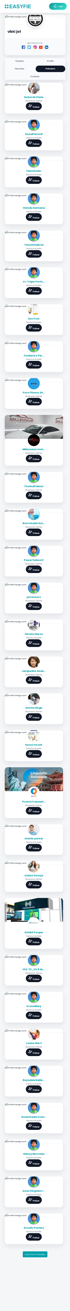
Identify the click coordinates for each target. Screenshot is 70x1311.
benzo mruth (33, 744)
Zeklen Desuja (33, 875)
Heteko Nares (34, 634)
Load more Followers (35, 1254)
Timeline (19, 61)
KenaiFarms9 (33, 134)
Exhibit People (34, 932)
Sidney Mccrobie (34, 1154)
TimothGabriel (33, 245)
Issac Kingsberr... (34, 1191)
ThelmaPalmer (34, 486)
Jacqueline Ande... (34, 671)
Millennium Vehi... (33, 449)
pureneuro (34, 597)
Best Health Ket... (34, 523)
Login (57, 6)
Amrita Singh (33, 708)
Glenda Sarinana (34, 208)
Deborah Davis (33, 97)
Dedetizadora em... (33, 1117)
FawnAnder (33, 171)
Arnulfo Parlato (34, 1228)
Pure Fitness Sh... (34, 392)
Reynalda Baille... (34, 1080)
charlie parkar (33, 838)
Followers (50, 68)
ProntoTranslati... (34, 801)
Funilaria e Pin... (34, 355)
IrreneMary (34, 1006)
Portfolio (35, 76)
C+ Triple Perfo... (34, 281)
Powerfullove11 (34, 560)
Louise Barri (34, 1043)
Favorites (19, 68)
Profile (50, 61)
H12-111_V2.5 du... (34, 969)
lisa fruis (34, 318)
